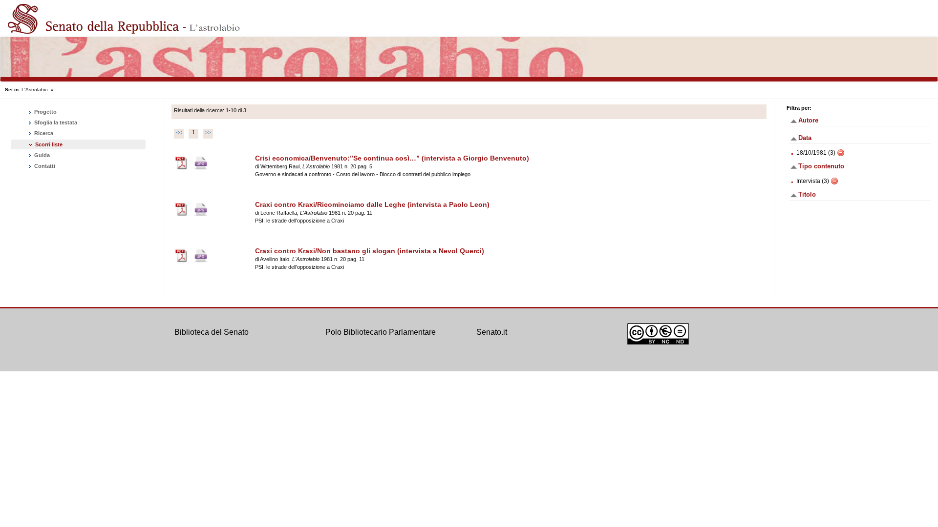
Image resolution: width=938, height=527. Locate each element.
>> (208, 132)
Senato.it (491, 332)
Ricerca (43, 133)
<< (179, 132)
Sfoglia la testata (55, 122)
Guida (41, 155)
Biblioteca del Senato (211, 332)
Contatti (44, 166)
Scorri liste (49, 144)
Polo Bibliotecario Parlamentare (380, 332)
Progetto (45, 112)
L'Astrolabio (34, 89)
